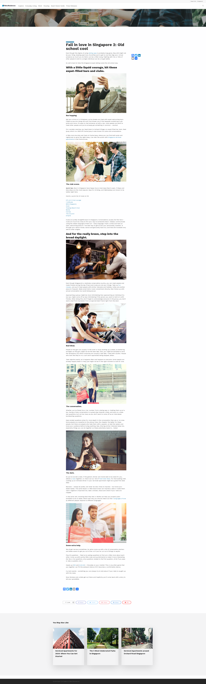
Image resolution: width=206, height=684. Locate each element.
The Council (70, 213)
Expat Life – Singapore (197, 1)
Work (40, 6)
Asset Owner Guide (58, 6)
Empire (68, 215)
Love (70, 602)
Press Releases (71, 6)
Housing (46, 6)
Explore (21, 6)
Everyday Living (31, 6)
